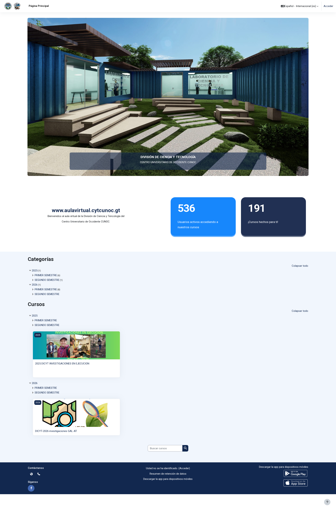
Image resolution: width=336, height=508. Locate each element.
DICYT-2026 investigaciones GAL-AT (56, 431)
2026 (34, 284)
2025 (34, 270)
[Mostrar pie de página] (327, 502)
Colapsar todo (300, 265)
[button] (300, 6)
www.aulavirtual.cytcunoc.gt (86, 210)
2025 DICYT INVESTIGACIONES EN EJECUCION (62, 363)
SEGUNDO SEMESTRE (47, 280)
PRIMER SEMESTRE (46, 275)
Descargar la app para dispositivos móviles (167, 479)
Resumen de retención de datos (168, 473)
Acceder (328, 6)
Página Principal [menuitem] (39, 6)
